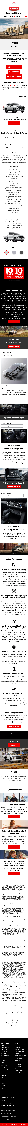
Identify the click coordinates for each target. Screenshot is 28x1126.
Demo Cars (4, 1073)
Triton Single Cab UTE (6, 1047)
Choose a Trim (9, 144)
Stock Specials (4, 1069)
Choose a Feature (6, 352)
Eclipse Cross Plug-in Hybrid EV (6, 1059)
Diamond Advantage (20, 1051)
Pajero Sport (4, 1051)
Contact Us (17, 1060)
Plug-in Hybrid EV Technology (19, 1071)
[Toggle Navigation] (26, 16)
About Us (17, 1062)
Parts (16, 1045)
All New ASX (4, 1062)
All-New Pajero (5, 1043)
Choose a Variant (9, 137)
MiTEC (16, 1068)
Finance (3, 1079)
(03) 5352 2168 (7, 1099)
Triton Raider (4, 1049)
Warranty (17, 1053)
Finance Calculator (5, 1081)
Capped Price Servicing (20, 1055)
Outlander (3, 1053)
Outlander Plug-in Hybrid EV (5, 1056)
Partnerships (18, 1066)
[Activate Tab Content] (6, 253)
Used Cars (3, 1075)
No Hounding (18, 1064)
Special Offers (4, 1067)
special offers (13, 85)
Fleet (2, 1077)
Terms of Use (18, 1079)
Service (16, 1043)
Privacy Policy (18, 1077)
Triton (2, 1045)
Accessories (17, 1047)
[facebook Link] (2, 1088)
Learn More (14, 123)
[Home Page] (14, 3)
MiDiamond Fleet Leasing (5, 1084)
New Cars (3, 1071)
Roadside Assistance (20, 1049)
